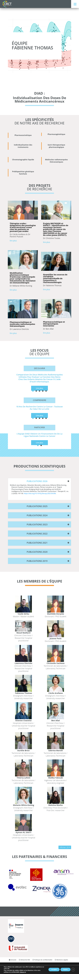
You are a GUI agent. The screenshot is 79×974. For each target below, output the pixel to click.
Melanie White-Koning (23, 805)
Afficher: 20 (64, 847)
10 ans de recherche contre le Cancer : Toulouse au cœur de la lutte (39, 407)
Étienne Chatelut (23, 720)
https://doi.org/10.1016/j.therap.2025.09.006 (40, 493)
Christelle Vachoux (56, 663)
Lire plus (39, 388)
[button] (75, 4)
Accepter (54, 969)
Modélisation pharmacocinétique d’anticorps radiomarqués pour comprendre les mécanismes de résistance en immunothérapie (22, 278)
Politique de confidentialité (43, 960)
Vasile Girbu (23, 613)
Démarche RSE (25, 960)
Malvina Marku (55, 805)
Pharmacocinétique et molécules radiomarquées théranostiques (22, 324)
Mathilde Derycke (55, 613)
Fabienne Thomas (23, 693)
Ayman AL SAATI (23, 832)
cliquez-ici (23, 972)
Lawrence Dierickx (23, 663)
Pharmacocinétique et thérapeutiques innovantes (54, 324)
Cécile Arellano (55, 693)
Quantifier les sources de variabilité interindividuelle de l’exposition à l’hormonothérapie (55, 278)
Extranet (13, 960)
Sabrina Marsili (55, 750)
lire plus (13, 240)
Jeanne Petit (55, 638)
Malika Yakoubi (55, 777)
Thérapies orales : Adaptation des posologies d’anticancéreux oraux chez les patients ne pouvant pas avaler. (23, 227)
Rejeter (65, 969)
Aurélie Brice (23, 750)
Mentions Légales (62, 960)
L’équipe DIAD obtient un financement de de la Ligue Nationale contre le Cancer (39, 434)
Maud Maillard (23, 633)
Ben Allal (55, 720)
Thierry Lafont (23, 777)
